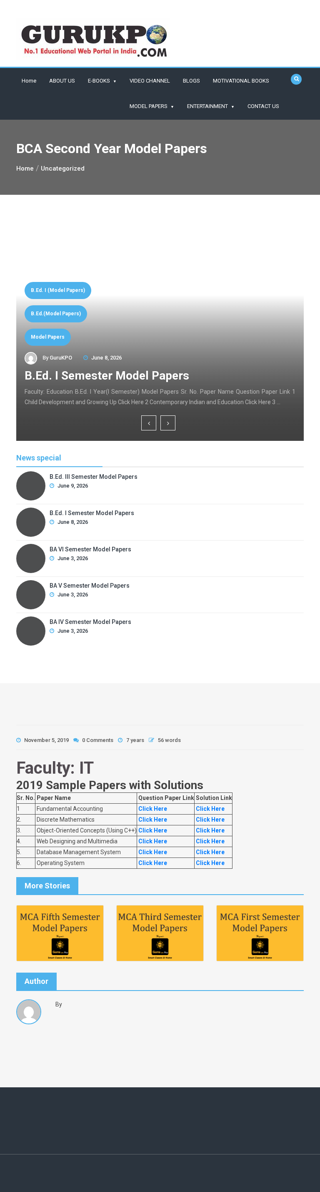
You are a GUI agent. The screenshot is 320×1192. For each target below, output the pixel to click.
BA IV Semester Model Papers (90, 622)
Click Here (152, 808)
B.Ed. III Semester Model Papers (94, 476)
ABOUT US (62, 81)
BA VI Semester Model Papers (152, 375)
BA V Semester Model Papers (90, 585)
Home (29, 81)
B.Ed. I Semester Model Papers (92, 513)
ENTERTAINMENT (207, 106)
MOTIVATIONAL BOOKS (241, 81)
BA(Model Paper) (66, 337)
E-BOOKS (99, 81)
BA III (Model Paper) (69, 314)
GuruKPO (75, 358)
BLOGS (191, 81)
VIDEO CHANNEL (150, 81)
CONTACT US (263, 106)
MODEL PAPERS (149, 106)
